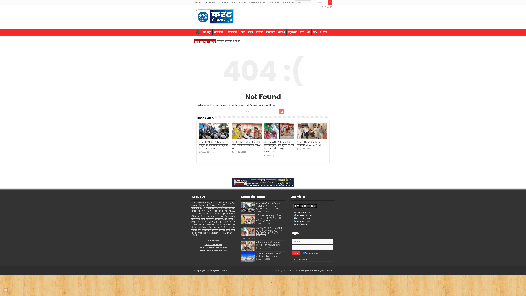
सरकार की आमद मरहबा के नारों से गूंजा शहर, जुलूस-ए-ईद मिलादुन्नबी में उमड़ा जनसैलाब (269, 231)
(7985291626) (326, 270)
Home (225, 2)
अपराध (281, 32)
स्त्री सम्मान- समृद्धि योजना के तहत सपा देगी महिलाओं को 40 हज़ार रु (246, 145)
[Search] (330, 2)
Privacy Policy (274, 2)
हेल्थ (315, 32)
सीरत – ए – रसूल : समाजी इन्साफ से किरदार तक (268, 254)
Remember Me (311, 253)
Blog (232, 2)
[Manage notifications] (6, 290)
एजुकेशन (292, 32)
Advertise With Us (256, 2)
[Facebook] (323, 6)
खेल (302, 32)
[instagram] (331, 6)
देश (243, 32)
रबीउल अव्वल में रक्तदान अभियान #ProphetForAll (268, 243)
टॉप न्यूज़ (207, 32)
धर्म (308, 32)
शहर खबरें (218, 32)
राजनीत (259, 32)
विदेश (250, 32)
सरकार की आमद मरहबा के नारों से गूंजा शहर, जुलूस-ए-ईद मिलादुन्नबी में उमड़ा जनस (243, 41)
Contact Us (288, 2)
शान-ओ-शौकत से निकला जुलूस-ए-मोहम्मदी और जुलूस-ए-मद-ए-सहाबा (214, 145)
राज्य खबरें (232, 32)
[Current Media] (215, 16)
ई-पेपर (323, 32)
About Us (241, 2)
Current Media (294, 270)
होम (197, 32)
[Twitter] (325, 6)
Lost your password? (301, 259)
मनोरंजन (270, 32)
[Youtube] (328, 6)
